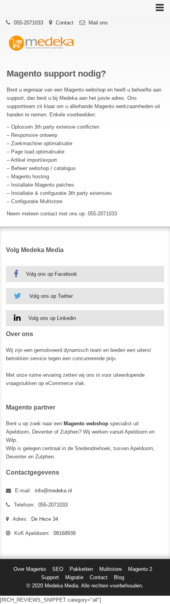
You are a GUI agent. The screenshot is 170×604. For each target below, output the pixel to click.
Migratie (74, 577)
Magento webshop (86, 423)
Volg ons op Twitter (51, 296)
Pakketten (81, 569)
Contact (65, 23)
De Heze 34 (44, 519)
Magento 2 (140, 569)
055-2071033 (28, 23)
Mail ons (98, 23)
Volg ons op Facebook (51, 274)
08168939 (64, 533)
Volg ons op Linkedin (52, 318)
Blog (119, 577)
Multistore (110, 569)
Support (50, 577)
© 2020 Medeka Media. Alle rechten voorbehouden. (85, 586)
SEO (57, 569)
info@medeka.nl (53, 491)
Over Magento (29, 569)
